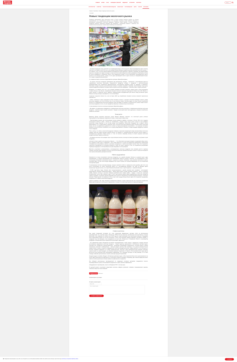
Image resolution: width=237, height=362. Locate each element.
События (140, 6)
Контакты (138, 2)
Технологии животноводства (109, 6)
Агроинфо (132, 2)
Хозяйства (99, 6)
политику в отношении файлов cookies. (70, 358)
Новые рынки (120, 6)
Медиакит (125, 2)
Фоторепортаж (92, 6)
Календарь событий (116, 2)
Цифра (135, 6)
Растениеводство (128, 6)
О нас (107, 2)
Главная (97, 2)
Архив (102, 2)
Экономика (95, 10)
